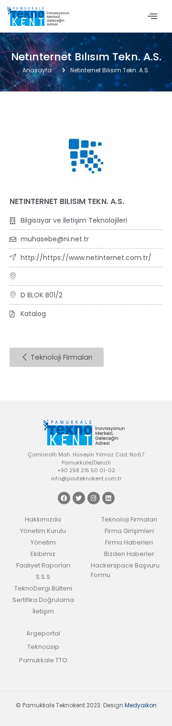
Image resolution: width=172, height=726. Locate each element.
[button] (152, 16)
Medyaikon (141, 705)
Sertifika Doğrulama (43, 599)
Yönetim (43, 542)
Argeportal (43, 633)
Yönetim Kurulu (43, 530)
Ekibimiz (43, 553)
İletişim (43, 611)
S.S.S (43, 576)
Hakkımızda (43, 519)
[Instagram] (93, 498)
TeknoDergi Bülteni (43, 588)
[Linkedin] (108, 498)
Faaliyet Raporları (43, 565)
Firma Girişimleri (129, 530)
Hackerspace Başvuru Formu (125, 570)
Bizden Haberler (129, 553)
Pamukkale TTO (43, 660)
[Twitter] (79, 498)
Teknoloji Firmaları (129, 519)
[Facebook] (64, 498)
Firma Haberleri (129, 542)
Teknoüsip (43, 646)
